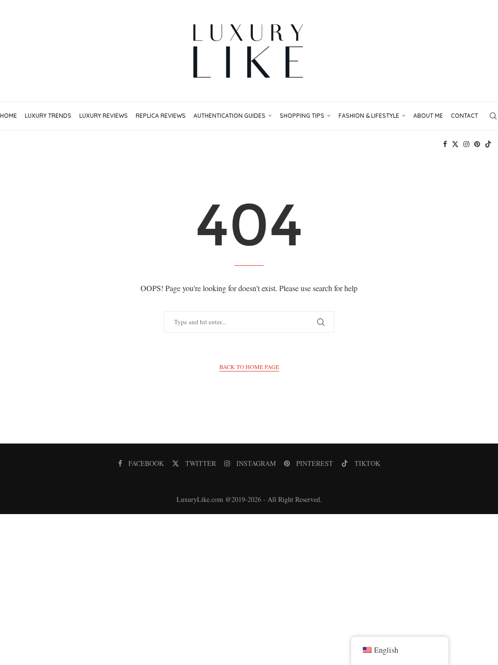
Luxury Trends (48, 115)
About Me (428, 115)
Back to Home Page (249, 366)
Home (8, 115)
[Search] (493, 116)
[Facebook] (445, 144)
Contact (464, 115)
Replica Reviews (161, 115)
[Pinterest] (477, 144)
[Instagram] (466, 144)
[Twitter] (455, 144)
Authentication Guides (230, 115)
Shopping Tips (302, 115)
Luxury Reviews (103, 115)
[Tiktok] (488, 144)
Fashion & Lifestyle (368, 115)
